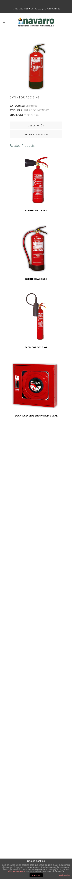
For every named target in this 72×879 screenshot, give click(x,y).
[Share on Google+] (33, 114)
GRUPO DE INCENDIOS (36, 110)
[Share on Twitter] (28, 114)
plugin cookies (64, 875)
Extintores (31, 105)
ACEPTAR (36, 875)
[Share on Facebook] (25, 114)
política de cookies (16, 871)
